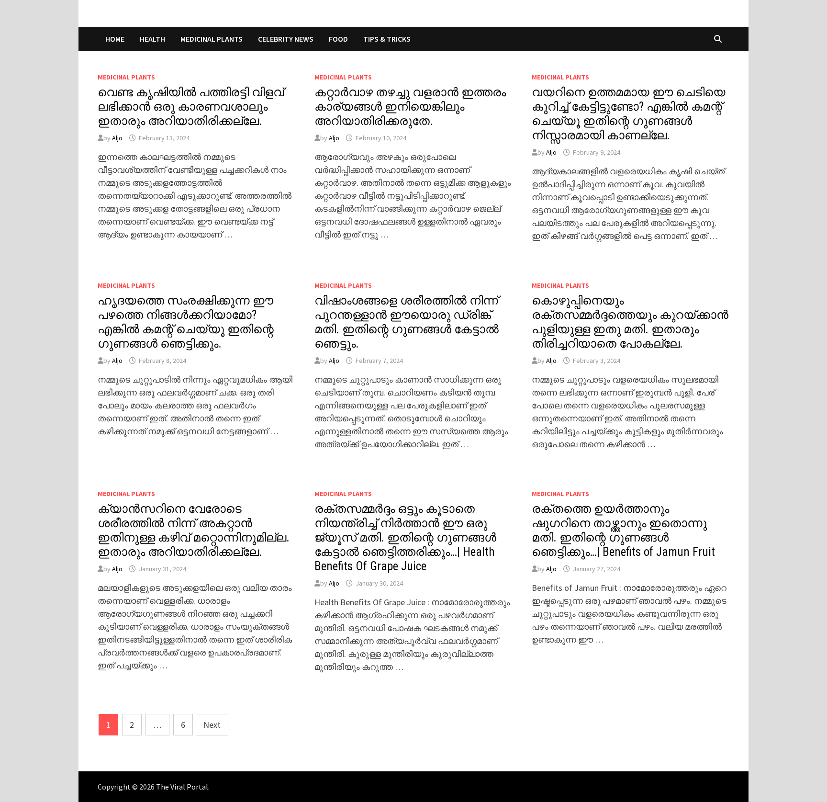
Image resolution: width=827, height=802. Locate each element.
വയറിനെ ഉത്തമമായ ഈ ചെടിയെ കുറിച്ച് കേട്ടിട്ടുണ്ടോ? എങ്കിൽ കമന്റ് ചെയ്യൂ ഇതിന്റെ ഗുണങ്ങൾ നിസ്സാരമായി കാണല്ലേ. (629, 113)
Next (212, 724)
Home (114, 39)
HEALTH (152, 39)
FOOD (338, 39)
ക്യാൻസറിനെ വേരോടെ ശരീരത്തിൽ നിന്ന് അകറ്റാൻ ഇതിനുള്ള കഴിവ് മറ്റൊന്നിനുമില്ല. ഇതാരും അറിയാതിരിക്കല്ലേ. (194, 530)
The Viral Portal (182, 786)
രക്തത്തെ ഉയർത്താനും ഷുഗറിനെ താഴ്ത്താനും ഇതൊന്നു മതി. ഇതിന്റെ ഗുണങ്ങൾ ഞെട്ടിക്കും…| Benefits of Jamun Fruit (623, 530)
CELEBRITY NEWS (285, 39)
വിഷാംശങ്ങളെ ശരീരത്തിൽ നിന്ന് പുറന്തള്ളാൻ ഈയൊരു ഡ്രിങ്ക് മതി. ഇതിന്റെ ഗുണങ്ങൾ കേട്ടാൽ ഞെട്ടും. (406, 322)
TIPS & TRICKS (387, 39)
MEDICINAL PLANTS (211, 39)
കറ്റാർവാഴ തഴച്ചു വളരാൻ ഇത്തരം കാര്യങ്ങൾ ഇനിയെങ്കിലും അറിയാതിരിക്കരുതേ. (410, 106)
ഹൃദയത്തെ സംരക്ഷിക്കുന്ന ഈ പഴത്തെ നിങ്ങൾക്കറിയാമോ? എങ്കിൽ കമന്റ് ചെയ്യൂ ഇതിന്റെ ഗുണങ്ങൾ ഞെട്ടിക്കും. (186, 322)
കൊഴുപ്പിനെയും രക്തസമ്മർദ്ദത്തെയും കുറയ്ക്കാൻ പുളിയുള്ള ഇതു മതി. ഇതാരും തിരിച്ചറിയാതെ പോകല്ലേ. (630, 322)
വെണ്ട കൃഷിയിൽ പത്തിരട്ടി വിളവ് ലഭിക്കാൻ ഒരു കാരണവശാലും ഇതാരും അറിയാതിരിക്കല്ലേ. (191, 106)
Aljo (117, 138)
